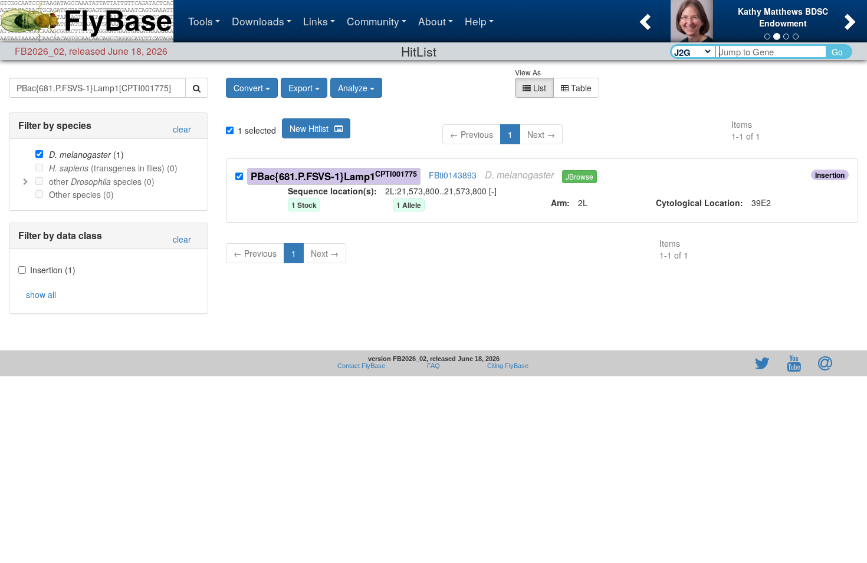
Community (373, 21)
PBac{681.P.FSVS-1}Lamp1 (334, 175)
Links (315, 21)
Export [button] (300, 88)
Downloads (258, 21)
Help (476, 21)
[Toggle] (25, 181)
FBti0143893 (453, 175)
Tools (200, 21)
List (538, 88)
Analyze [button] (352, 88)
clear (182, 129)
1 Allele (408, 205)
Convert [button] (248, 88)
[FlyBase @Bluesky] (693, 363)
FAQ (433, 365)
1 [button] (510, 134)
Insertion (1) (52, 270)
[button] (643, 18)
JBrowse (579, 176)
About (432, 21)
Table (580, 88)
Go (837, 52)
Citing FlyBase (506, 365)
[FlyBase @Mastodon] (728, 363)
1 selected (257, 130)
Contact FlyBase (361, 365)
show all (41, 294)
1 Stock (304, 205)
